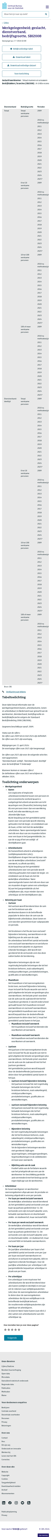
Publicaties (6, 1388)
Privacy (4, 1422)
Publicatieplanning (9, 1512)
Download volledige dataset (23, 66)
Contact (5, 1438)
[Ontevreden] (8, 1329)
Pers (3, 1441)
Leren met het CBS (9, 1456)
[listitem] (4, 1503)
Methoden (6, 1392)
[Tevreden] (15, 1329)
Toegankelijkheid (8, 1483)
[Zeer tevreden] (19, 1329)
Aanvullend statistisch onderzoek (15, 1381)
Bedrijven (5, 1408)
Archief (4, 1490)
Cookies (5, 1479)
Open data (6, 1374)
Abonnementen (8, 1493)
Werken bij (6, 1452)
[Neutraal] (12, 1329)
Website (5, 1472)
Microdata (6, 1377)
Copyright (5, 1475)
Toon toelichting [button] (21, 74)
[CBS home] (13, 5)
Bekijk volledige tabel (23, 49)
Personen (5, 1418)
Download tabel (23, 57)
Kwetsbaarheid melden (11, 1486)
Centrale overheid (9, 1411)
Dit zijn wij (6, 1445)
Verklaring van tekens (16, 692)
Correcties (6, 1460)
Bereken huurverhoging (11, 1370)
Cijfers (6, 23)
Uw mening (43, 1535)
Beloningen (6, 1426)
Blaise (4, 1395)
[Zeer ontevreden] (5, 1329)
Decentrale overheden (11, 1415)
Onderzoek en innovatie (11, 1449)
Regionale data (8, 1384)
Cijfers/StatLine (8, 1366)
